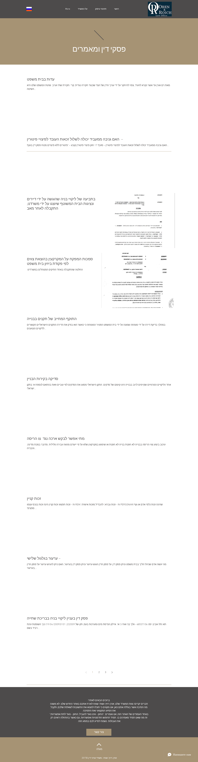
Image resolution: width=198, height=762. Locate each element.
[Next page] (112, 672)
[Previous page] (86, 672)
